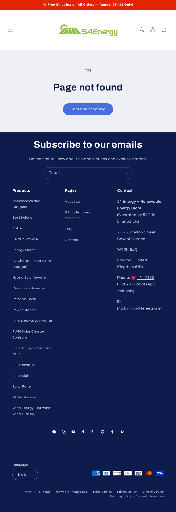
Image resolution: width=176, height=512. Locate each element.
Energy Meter (23, 250)
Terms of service (152, 492)
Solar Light (21, 375)
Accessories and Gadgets (26, 203)
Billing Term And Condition (78, 215)
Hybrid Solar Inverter (29, 277)
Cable (17, 228)
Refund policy (102, 492)
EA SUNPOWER (25, 239)
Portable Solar (24, 299)
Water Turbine (24, 397)
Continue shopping (88, 109)
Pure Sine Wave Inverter (32, 320)
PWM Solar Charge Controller (28, 334)
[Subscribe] (126, 173)
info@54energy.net (144, 308)
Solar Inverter (23, 364)
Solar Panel (22, 386)
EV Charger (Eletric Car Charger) (32, 263)
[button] (10, 29)
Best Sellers (22, 217)
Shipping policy (120, 496)
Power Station (24, 310)
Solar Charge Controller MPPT (32, 351)
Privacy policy (127, 492)
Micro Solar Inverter (29, 288)
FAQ (68, 229)
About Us (72, 201)
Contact (71, 240)
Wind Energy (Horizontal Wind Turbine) (32, 410)
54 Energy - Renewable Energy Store (62, 492)
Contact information (150, 496)
